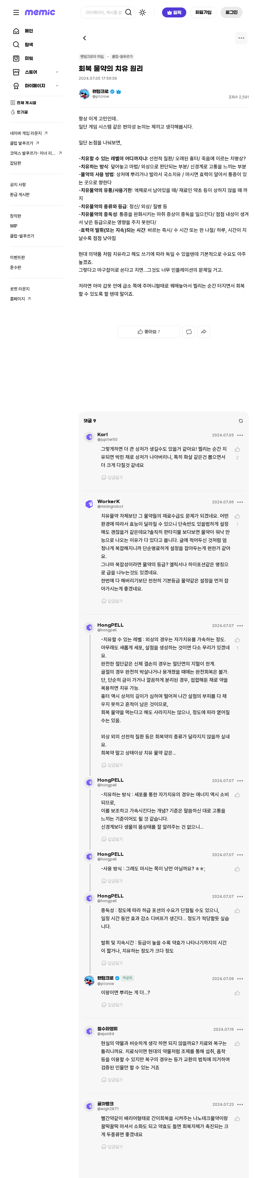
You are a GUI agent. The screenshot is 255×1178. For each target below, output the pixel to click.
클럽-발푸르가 (122, 56)
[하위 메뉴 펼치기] (57, 72)
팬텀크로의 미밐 (92, 56)
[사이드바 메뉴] (16, 12)
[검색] (128, 12)
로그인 (231, 12)
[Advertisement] (164, 388)
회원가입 (203, 12)
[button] (149, 332)
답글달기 (115, 477)
